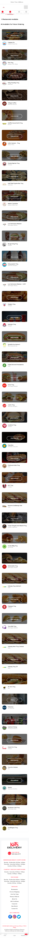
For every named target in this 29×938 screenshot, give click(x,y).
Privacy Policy (18, 926)
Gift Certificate (14, 901)
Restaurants (14, 889)
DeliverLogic (20, 931)
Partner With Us (14, 896)
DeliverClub (8, 929)
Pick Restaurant (10, 12)
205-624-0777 (16, 854)
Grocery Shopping (14, 891)
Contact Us (15, 908)
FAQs (14, 927)
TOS (24, 926)
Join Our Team (14, 894)
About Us (14, 899)
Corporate (14, 903)
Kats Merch (14, 906)
